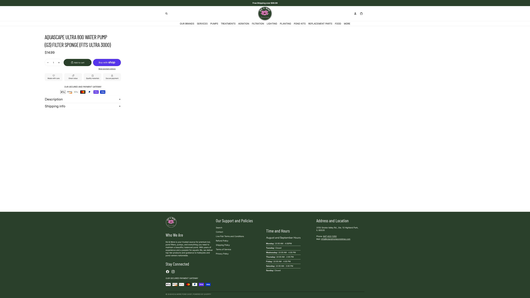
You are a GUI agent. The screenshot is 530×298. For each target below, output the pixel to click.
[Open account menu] (355, 13)
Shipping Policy (223, 245)
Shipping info (55, 106)
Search (219, 227)
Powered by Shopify (202, 294)
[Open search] (166, 13)
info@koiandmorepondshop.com (335, 239)
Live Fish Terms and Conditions (230, 236)
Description (54, 99)
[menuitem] (347, 24)
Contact (219, 232)
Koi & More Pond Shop (182, 294)
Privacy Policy (222, 253)
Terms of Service (223, 249)
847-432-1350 (330, 236)
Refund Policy (222, 241)
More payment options (107, 69)
